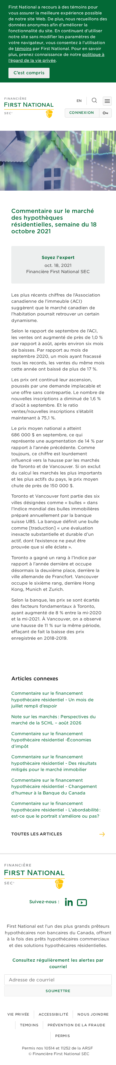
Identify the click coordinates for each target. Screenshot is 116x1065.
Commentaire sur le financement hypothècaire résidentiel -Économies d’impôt (51, 740)
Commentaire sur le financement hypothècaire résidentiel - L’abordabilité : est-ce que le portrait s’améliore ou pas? (56, 810)
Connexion (81, 112)
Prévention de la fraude (76, 1025)
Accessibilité (53, 1014)
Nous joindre (93, 1014)
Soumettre (58, 991)
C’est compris (29, 72)
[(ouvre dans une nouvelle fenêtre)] (69, 902)
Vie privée (18, 1014)
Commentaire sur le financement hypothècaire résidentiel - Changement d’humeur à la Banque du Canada (54, 787)
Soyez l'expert (58, 257)
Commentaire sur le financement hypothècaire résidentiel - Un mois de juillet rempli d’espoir (52, 700)
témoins (23, 48)
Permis (62, 1036)
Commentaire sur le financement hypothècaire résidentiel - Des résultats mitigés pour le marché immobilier (54, 763)
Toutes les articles (36, 834)
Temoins (29, 1025)
